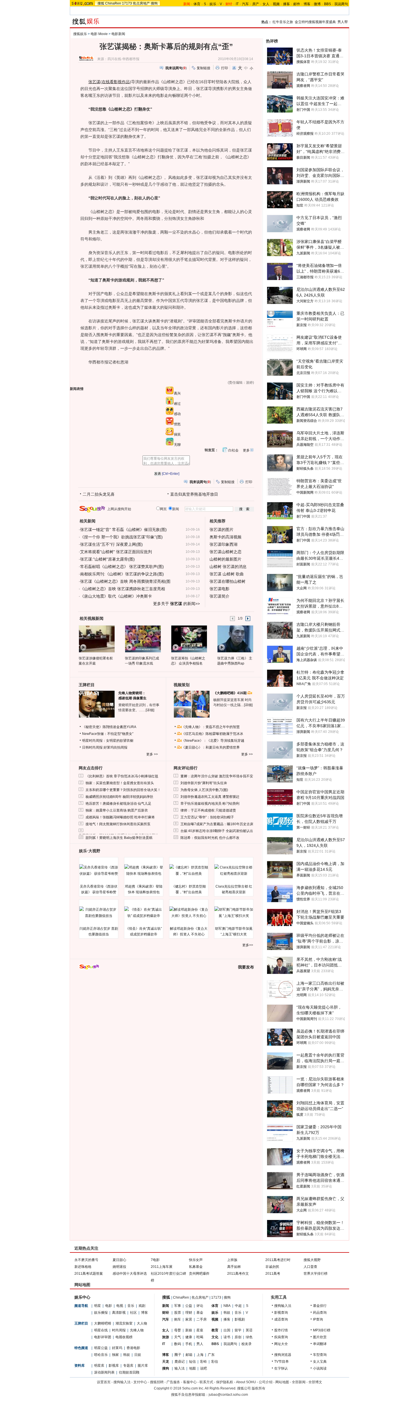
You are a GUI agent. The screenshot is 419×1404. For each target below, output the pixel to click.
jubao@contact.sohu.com (228, 1395)
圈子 (177, 1355)
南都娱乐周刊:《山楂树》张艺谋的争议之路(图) (122, 574)
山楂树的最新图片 (225, 559)
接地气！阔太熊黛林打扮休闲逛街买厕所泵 (118, 824)
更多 (246, 450)
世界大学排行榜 (316, 1274)
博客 (307, 4)
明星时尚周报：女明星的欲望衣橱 (107, 741)
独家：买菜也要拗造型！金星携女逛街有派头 (120, 783)
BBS (327, 4)
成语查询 (281, 1319)
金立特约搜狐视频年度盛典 (315, 22)
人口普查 (310, 1267)
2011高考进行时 (277, 1260)
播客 (286, 4)
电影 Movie (99, 34)
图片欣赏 (320, 1337)
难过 (177, 404)
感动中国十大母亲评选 (130, 1274)
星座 (199, 1330)
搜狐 (100, 3)
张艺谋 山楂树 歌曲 (227, 574)
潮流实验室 (124, 1323)
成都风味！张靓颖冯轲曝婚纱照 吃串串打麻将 (120, 817)
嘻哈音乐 (101, 1355)
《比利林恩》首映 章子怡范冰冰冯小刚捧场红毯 (122, 776)
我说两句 (341, 4)
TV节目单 (281, 1362)
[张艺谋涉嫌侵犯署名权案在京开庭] (96, 638)
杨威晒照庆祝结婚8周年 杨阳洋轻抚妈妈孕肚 (119, 797)
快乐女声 (196, 1260)
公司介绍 (265, 1382)
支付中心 (140, 1382)
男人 (199, 1344)
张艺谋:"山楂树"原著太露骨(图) (107, 559)
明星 (97, 1306)
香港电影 (133, 1348)
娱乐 (213, 4)
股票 (177, 1313)
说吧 (203, 1368)
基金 (199, 1313)
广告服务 (173, 1382)
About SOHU (246, 1382)
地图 (192, 1368)
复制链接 (203, 68)
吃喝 (199, 1337)
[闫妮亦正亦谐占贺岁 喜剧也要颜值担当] (98, 912)
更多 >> (152, 754)
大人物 (142, 1323)
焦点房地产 (141, 3)
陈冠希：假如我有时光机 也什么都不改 (209, 838)
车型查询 (320, 1355)
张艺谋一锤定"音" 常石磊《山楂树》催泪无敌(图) (123, 529)
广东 (211, 1355)
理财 (188, 1313)
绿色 (249, 1337)
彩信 (214, 1362)
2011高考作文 (238, 1274)
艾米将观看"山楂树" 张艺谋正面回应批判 (116, 551)
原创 (238, 1337)
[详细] (150, 710)
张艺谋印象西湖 (223, 544)
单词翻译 (320, 1344)
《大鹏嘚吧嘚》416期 (230, 693)
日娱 (137, 1355)
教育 (214, 1330)
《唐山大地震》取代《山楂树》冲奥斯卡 (116, 596)
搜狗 (154, 3)
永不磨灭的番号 (86, 1260)
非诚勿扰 (272, 1267)
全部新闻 (299, 1382)
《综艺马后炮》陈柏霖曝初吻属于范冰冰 (212, 734)
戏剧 (142, 1306)
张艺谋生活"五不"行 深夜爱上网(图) (111, 544)
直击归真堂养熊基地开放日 (194, 494)
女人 (266, 4)
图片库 (143, 1366)
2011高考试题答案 (88, 1274)
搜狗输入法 (282, 1306)
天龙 (165, 1362)
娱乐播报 (101, 1313)
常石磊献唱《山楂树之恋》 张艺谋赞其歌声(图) (122, 566)
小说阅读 (320, 1368)
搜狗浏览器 (282, 1355)
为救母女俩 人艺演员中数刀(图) (204, 790)
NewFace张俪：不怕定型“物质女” (107, 734)
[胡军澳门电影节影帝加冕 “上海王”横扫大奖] (233, 912)
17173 (127, 3)
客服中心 (190, 1382)
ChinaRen (113, 3)
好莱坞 (117, 1348)
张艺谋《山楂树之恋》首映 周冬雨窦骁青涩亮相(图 (125, 581)
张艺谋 (94, 81)
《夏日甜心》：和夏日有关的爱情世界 (211, 747)
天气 (177, 1337)
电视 (119, 1306)
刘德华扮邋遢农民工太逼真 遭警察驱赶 (209, 797)
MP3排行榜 (321, 1330)
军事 (177, 1306)
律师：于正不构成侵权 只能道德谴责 (208, 810)
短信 (192, 1362)
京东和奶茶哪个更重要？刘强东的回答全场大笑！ (123, 790)
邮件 (296, 4)
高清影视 (119, 1313)
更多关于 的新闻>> (176, 603)
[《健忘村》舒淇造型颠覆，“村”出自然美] (188, 870)
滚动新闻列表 (104, 1372)
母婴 (177, 1330)
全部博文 (315, 1382)
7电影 (155, 1260)
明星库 (99, 1366)
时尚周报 (119, 1330)
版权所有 (258, 1388)
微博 (317, 4)
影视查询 (281, 1313)
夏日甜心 (119, 1260)
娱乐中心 (82, 1297)
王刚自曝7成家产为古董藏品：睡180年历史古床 (216, 824)
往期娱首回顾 (129, 1372)
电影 (108, 1306)
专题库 (128, 1366)
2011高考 (272, 1274)
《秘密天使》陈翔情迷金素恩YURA (109, 727)
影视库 (114, 1366)
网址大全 (281, 1344)
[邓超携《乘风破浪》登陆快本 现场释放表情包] (143, 870)
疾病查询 (281, 1337)
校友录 (246, 1344)
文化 (214, 1337)
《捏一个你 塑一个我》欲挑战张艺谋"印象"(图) (121, 537)
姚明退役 (119, 1267)
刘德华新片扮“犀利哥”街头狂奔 (203, 783)
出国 (226, 1330)
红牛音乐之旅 (282, 22)
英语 (249, 1330)
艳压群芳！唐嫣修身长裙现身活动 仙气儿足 (118, 804)
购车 (177, 1319)
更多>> (247, 945)
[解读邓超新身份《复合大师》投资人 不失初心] (188, 912)
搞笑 (177, 434)
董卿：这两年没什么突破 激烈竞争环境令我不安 (216, 776)
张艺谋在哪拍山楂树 (227, 581)
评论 (199, 1306)
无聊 (177, 445)
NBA (227, 1306)
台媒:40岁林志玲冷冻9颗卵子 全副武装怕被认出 (216, 831)
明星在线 (101, 1330)
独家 (115, 1355)
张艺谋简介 (219, 596)
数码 (177, 1344)
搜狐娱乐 (80, 34)
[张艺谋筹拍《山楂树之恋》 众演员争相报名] (189, 638)
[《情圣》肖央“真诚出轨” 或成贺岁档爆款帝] (143, 912)
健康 (188, 1337)
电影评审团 (102, 1337)
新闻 (165, 1306)
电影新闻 (118, 34)
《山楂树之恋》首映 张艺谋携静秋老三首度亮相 (122, 588)
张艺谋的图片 (221, 529)
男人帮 (342, 22)
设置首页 (104, 1382)
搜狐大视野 (312, 1260)
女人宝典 (320, 1362)
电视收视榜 (124, 1337)
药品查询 (320, 1313)
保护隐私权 (224, 1382)
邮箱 (189, 1355)
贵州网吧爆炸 (199, 1274)
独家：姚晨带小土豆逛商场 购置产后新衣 (117, 810)
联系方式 (206, 1382)
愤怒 (177, 424)
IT (237, 4)
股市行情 (281, 1330)
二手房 (201, 1319)
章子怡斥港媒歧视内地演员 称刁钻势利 (209, 804)
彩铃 (203, 1362)
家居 (188, 1319)
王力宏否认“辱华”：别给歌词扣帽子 (207, 817)
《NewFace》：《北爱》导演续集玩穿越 (213, 741)
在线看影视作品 (116, 81)
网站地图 (282, 1382)
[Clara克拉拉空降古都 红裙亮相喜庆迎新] (233, 870)
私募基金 (196, 1267)
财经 (165, 1313)
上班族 (232, 1260)
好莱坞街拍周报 (115, 747)
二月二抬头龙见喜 (99, 494)
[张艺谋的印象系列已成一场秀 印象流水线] (142, 638)
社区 (133, 1313)
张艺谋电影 (219, 588)
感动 (177, 414)
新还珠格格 (82, 1267)
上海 (200, 1355)
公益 (188, 1306)
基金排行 (320, 1306)
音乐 (130, 1306)
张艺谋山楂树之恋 (225, 551)
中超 (238, 1306)
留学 (238, 1330)
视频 (276, 4)
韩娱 (126, 1355)
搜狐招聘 (157, 1382)
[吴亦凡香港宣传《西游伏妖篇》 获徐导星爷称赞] (98, 870)
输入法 (179, 1368)
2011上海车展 (161, 1267)
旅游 (165, 1337)
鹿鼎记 (179, 1362)
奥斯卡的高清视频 (225, 537)
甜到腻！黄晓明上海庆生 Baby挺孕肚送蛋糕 (119, 838)
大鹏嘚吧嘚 (102, 1323)
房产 (255, 4)
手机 (188, 1344)
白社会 (233, 450)
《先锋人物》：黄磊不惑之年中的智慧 (211, 727)
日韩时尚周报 (92, 747)
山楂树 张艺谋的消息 (228, 566)
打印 (224, 68)
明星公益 (101, 1348)
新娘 (188, 1330)
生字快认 (281, 1368)
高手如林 (234, 1267)
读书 (226, 1337)
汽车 (245, 4)
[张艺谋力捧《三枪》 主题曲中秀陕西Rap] (235, 638)
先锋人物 (137, 1330)
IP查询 (318, 1319)
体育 (197, 4)
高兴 (177, 393)
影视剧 (240, 1319)
